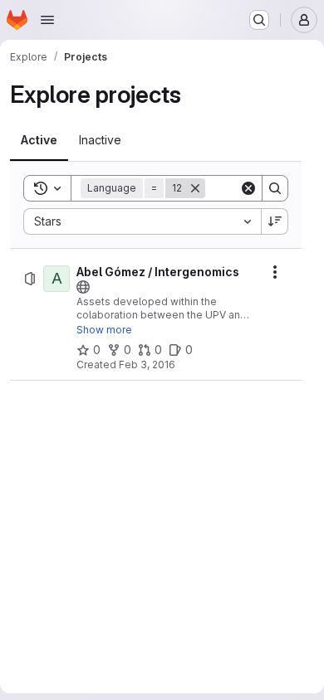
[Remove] (195, 188)
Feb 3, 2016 (147, 364)
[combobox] (142, 221)
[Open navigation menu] (47, 20)
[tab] (39, 140)
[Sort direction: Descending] (275, 221)
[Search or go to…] (259, 20)
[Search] (275, 188)
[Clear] (248, 188)
